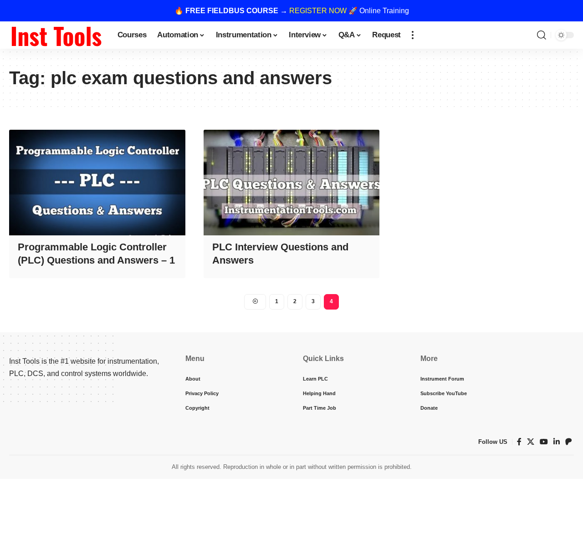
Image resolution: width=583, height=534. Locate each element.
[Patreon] (568, 442)
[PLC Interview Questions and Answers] (292, 182)
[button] (412, 35)
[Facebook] (519, 442)
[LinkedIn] (556, 442)
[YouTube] (543, 442)
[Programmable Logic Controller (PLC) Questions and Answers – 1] (97, 182)
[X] (531, 442)
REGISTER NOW (318, 11)
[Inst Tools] (56, 35)
